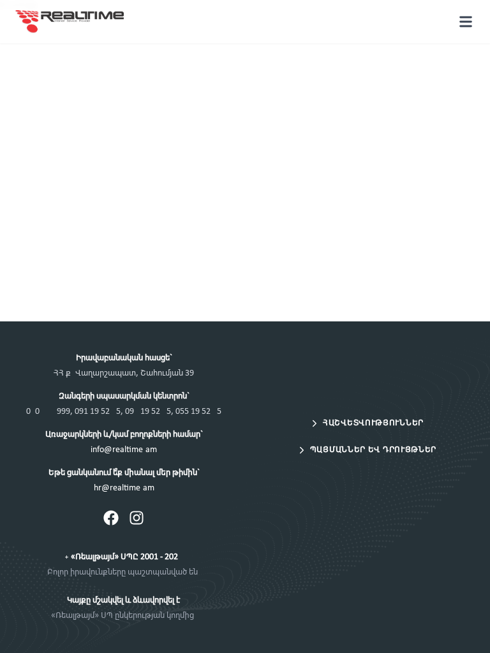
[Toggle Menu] (466, 22)
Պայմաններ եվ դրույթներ (373, 450)
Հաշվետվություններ (373, 423)
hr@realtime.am (124, 488)
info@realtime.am (124, 450)
